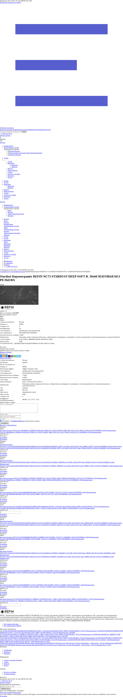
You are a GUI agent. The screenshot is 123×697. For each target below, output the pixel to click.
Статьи (10, 172)
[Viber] (12, 356)
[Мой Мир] (6, 356)
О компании (8, 650)
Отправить (4, 423)
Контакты (11, 176)
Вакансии (15, 165)
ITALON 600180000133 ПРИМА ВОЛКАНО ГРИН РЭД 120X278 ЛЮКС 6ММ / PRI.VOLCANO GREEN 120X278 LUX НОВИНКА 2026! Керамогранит (50, 432)
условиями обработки (17, 421)
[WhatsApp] (14, 356)
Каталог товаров (10, 271)
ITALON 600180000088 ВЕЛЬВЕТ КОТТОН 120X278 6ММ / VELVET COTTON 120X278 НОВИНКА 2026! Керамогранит (41, 494)
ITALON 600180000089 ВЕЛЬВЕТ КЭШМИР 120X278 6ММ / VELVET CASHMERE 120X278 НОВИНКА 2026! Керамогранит (42, 539)
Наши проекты (12, 170)
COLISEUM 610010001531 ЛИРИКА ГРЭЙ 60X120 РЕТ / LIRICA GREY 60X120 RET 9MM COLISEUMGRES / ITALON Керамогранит (45, 601)
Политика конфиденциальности (10, 692)
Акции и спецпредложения (13, 660)
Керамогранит (20, 271)
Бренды (10, 168)
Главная (2, 271)
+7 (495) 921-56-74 (6, 134)
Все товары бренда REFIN (12, 626)
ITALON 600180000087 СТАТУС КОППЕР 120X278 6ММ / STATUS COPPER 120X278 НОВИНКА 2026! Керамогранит (40, 587)
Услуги (10, 177)
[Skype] (17, 356)
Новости (14, 167)
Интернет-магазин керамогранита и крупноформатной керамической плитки (25, 129)
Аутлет (10, 161)
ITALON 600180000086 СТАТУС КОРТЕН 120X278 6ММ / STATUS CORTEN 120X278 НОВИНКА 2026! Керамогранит (40, 572)
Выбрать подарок (5, 352)
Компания (11, 163)
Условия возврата (9, 674)
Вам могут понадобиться (8, 425)
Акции (6, 158)
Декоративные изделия (11, 229)
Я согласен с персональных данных (21, 421)
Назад (10, 210)
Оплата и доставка (14, 174)
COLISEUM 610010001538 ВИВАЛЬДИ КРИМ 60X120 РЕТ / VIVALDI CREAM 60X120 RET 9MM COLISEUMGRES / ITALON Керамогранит (47, 508)
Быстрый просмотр (6, 430)
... (4, 160)
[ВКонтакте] (1, 356)
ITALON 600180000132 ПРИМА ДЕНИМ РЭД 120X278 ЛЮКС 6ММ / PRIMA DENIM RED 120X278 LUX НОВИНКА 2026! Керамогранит (46, 480)
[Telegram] (20, 356)
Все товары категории (11, 624)
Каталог (2, 202)
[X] (9, 356)
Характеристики (5, 358)
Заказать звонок (5, 135)
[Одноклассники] (4, 356)
